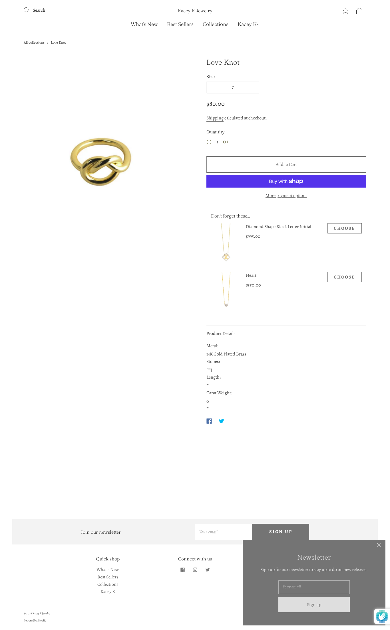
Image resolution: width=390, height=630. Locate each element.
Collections (215, 24)
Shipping (215, 118)
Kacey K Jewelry (195, 10)
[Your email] (223, 532)
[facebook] (182, 569)
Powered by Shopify (35, 620)
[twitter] (207, 569)
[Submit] (30, 9)
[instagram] (195, 569)
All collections (34, 42)
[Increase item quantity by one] (225, 143)
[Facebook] (209, 421)
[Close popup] (379, 546)
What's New (144, 24)
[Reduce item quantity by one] (209, 143)
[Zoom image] (103, 163)
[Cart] (359, 10)
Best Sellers (180, 24)
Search (39, 10)
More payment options (286, 195)
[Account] (345, 10)
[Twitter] (221, 421)
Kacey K (247, 24)
